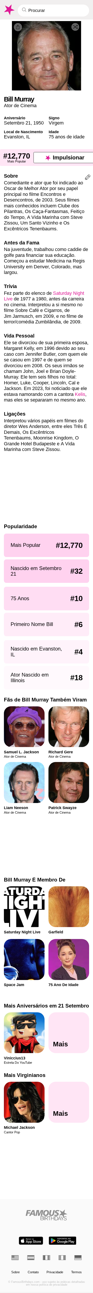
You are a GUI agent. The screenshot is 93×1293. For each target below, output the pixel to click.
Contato (33, 1272)
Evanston (14, 136)
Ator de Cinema (20, 105)
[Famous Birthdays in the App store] (31, 1241)
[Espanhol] (30, 1257)
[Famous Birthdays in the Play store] (62, 1241)
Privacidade (54, 1272)
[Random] (75, 27)
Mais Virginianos (24, 1075)
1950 (38, 123)
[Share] (18, 27)
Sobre (15, 1272)
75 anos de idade (67, 136)
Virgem (56, 123)
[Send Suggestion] (87, 178)
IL (28, 136)
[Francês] (46, 1257)
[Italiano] (62, 1257)
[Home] (46, 1215)
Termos (76, 1272)
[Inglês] (15, 1257)
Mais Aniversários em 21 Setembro (46, 1006)
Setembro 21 (17, 123)
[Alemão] (78, 1257)
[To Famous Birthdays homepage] (9, 9)
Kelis (80, 394)
